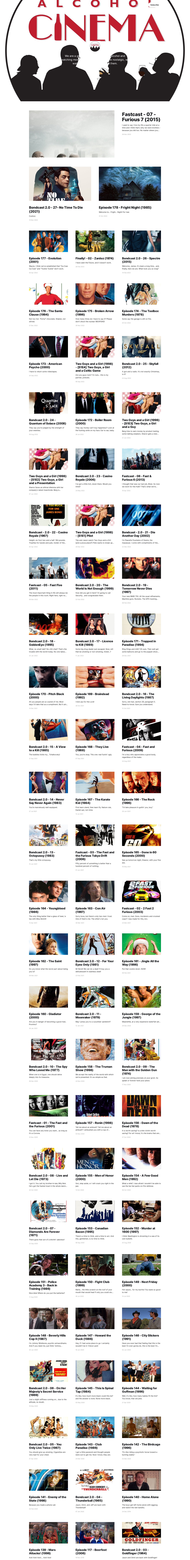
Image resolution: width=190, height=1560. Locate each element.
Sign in (143, 5)
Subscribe (154, 5)
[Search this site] (136, 5)
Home (31, 5)
